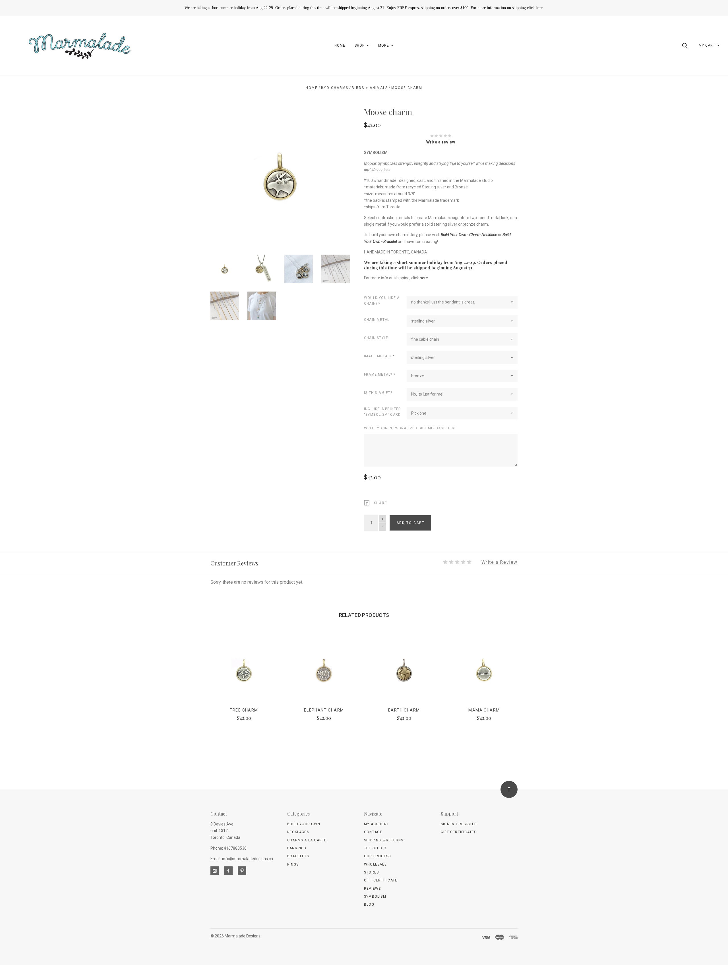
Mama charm (484, 710)
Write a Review (499, 562)
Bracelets (298, 856)
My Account (376, 824)
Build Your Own (303, 824)
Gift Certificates (458, 832)
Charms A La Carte (306, 840)
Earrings (296, 848)
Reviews (372, 889)
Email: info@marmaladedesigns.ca (241, 858)
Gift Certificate (380, 880)
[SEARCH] (685, 45)
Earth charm (404, 710)
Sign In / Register (459, 824)
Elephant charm (324, 710)
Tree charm (244, 710)
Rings (293, 864)
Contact (373, 832)
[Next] (334, 174)
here (539, 8)
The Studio (375, 848)
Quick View (243, 673)
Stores (371, 872)
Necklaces (298, 832)
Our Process (377, 856)
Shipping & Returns (384, 840)
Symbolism (375, 897)
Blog (369, 904)
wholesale (375, 864)
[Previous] (226, 174)
